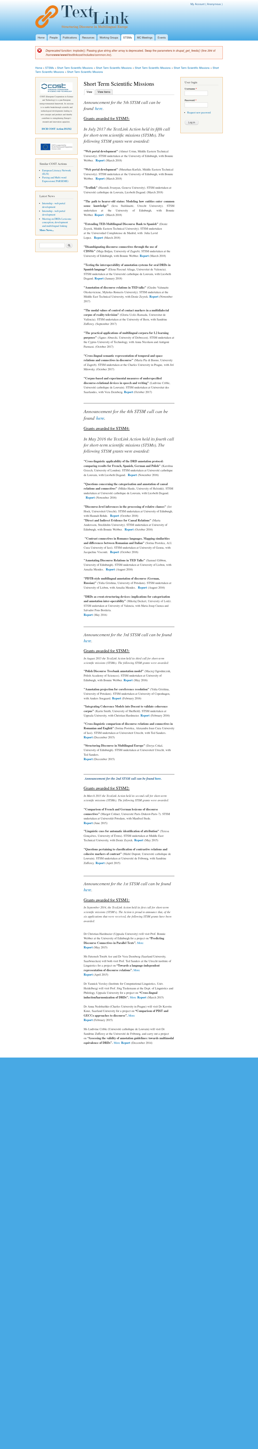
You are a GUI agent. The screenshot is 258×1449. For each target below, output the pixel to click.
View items (104, 92)
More (140, 943)
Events (162, 37)
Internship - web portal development (53, 205)
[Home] (84, 17)
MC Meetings (145, 37)
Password (191, 100)
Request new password (199, 112)
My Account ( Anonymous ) (206, 4)
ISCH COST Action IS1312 (56, 129)
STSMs (127, 37)
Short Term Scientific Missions (75, 68)
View (90, 92)
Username (191, 88)
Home (41, 37)
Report (100, 160)
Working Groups (109, 37)
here (99, 108)
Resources (88, 37)
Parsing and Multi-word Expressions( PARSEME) (55, 179)
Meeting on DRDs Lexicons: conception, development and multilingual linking (57, 222)
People (54, 37)
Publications (70, 37)
